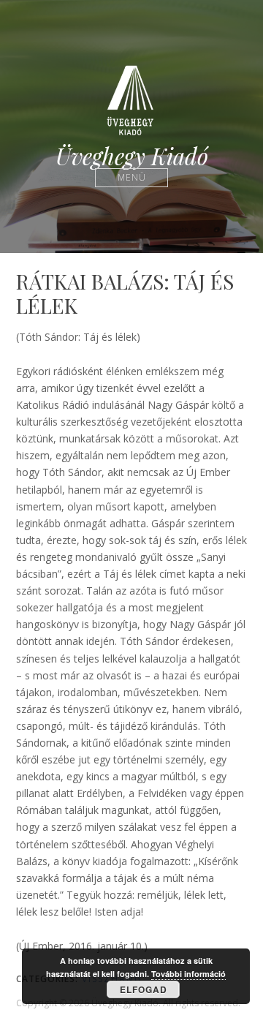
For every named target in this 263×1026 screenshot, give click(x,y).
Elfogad (143, 989)
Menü (132, 177)
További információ (188, 973)
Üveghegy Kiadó (132, 156)
